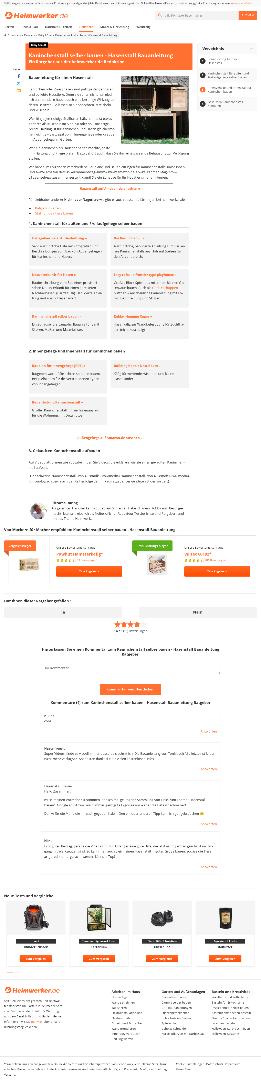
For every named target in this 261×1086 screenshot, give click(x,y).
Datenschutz (214, 1064)
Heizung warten (122, 1039)
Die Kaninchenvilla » (130, 238)
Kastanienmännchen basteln (231, 1013)
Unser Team (184, 1069)
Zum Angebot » (89, 571)
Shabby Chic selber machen (231, 1018)
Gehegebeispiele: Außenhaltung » (59, 238)
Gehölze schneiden (174, 1028)
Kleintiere (29, 35)
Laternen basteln (223, 1023)
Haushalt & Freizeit (58, 27)
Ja (63, 612)
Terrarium (99, 947)
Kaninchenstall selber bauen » (57, 316)
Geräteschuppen (165, 288)
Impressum (232, 1064)
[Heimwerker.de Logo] (36, 15)
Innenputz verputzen (126, 1034)
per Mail (37, 1022)
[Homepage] (5, 35)
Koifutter (225, 947)
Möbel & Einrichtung (114, 27)
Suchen (248, 15)
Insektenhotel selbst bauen (230, 1008)
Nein (197, 612)
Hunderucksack (36, 947)
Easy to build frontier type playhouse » (145, 274)
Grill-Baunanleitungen (176, 1008)
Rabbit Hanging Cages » (133, 316)
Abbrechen (173, 689)
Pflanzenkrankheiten (175, 1013)
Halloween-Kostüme (225, 1034)
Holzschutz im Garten (176, 1018)
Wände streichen (123, 1002)
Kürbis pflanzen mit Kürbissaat (182, 1034)
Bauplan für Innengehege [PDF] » (58, 365)
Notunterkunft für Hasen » (54, 274)
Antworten (209, 731)
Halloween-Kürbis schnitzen (231, 1028)
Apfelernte (168, 1023)
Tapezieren (119, 1008)
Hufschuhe (162, 947)
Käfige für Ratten (48, 208)
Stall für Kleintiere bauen (54, 213)
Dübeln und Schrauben (128, 1023)
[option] (35, 934)
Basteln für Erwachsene (228, 1002)
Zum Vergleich (36, 959)
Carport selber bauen (176, 1002)
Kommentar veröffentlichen (130, 689)
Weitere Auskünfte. (241, 3)
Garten (9, 27)
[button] (2, 937)
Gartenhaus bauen (174, 997)
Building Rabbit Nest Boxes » (137, 365)
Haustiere (86, 27)
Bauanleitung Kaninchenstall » (57, 402)
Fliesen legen (120, 997)
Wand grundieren (124, 1028)
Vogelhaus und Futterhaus (230, 997)
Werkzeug (143, 27)
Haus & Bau (29, 27)
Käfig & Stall (45, 35)
